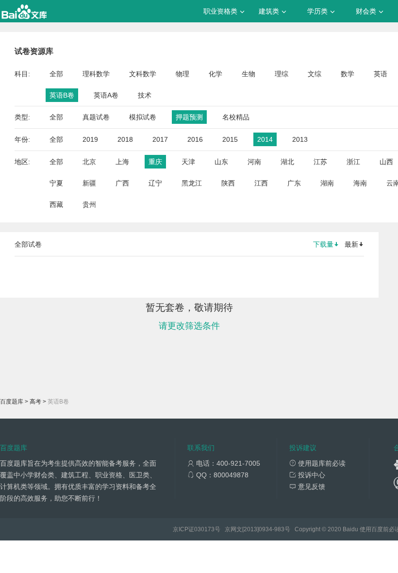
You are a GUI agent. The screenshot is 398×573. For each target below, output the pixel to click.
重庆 (155, 162)
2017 (160, 139)
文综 (314, 74)
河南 (254, 162)
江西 (261, 183)
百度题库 (11, 401)
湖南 (327, 183)
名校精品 (235, 117)
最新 (351, 244)
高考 (35, 401)
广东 (294, 183)
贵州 (89, 204)
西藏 (56, 204)
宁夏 (56, 183)
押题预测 (189, 117)
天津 (188, 162)
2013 (300, 139)
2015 (230, 139)
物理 (182, 74)
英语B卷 (62, 95)
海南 (360, 183)
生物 (248, 74)
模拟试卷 (142, 117)
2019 (90, 139)
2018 (125, 139)
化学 (215, 74)
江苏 (320, 162)
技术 (144, 95)
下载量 (323, 244)
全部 (56, 74)
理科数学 (96, 74)
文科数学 (142, 74)
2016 (195, 139)
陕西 (228, 183)
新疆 (89, 183)
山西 (386, 162)
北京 (89, 162)
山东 (221, 162)
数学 (347, 74)
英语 (380, 74)
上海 (122, 162)
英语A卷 (106, 95)
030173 (204, 529)
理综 (281, 74)
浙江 (353, 162)
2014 (265, 139)
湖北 (287, 162)
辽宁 (155, 183)
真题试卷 (96, 117)
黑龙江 (192, 183)
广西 (122, 183)
